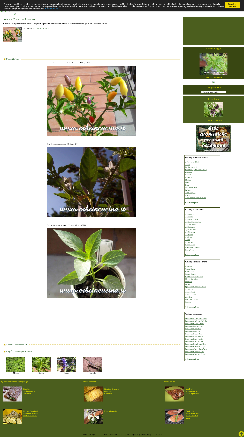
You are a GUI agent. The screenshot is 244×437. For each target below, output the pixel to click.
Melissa (16, 373)
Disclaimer (158, 434)
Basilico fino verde (213, 77)
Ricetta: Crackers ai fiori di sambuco (111, 391)
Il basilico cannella (213, 120)
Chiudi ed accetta (232, 5)
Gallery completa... (192, 203)
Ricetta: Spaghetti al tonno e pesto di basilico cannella (30, 413)
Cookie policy (146, 434)
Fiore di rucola (110, 411)
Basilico (41, 373)
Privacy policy (132, 434)
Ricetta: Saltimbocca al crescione (29, 391)
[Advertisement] (91, 51)
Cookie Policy (51, 8)
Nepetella (92, 373)
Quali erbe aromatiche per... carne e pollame (193, 391)
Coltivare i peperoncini (41, 28)
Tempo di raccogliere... (90, 434)
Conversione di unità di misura (113, 434)
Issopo (66, 373)
